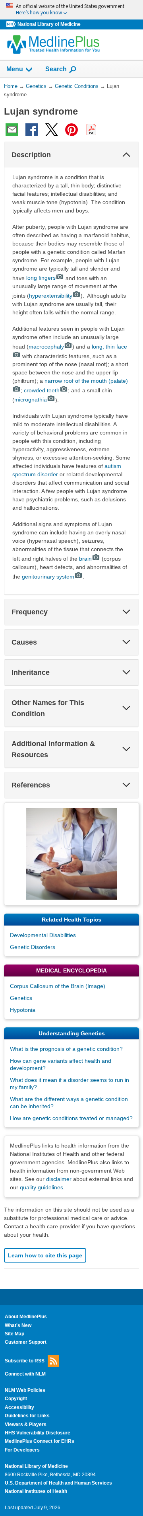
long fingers (41, 278)
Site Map (14, 1334)
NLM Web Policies (25, 1390)
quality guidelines (41, 1187)
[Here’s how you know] (71, 9)
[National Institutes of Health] (11, 24)
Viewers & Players (25, 1424)
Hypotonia (22, 1010)
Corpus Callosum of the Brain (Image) (57, 986)
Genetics (21, 998)
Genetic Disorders (32, 947)
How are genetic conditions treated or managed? (71, 1118)
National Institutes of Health (36, 1491)
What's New (18, 1325)
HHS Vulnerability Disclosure (37, 1433)
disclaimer (59, 1179)
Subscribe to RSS (24, 1360)
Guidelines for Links (27, 1416)
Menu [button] (14, 69)
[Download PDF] (91, 130)
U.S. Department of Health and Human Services (58, 1483)
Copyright (16, 1398)
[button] (126, 155)
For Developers (22, 1450)
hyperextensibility (50, 295)
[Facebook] (32, 130)
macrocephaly (46, 346)
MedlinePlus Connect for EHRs (39, 1441)
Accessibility (19, 1407)
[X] (52, 130)
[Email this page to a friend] (12, 130)
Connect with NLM (25, 1374)
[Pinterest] (71, 130)
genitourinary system (48, 576)
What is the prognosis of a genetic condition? (66, 1049)
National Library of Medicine (49, 24)
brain (85, 558)
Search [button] (56, 68)
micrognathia (30, 399)
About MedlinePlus (26, 1316)
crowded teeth (42, 390)
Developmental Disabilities (43, 935)
